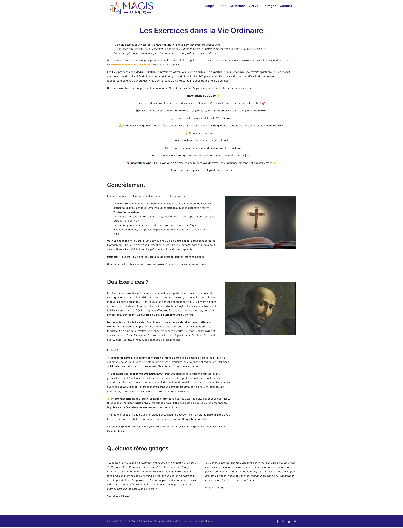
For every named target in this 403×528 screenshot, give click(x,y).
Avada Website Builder (143, 521)
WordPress (206, 521)
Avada (161, 521)
